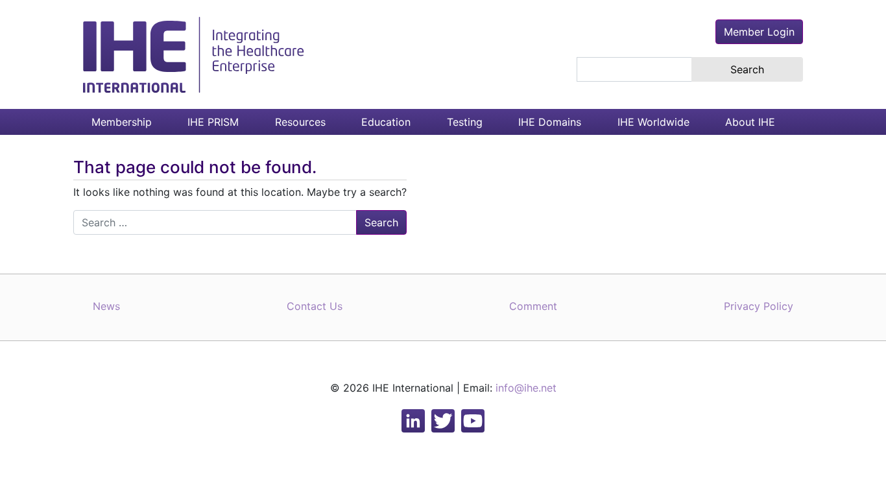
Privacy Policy (758, 306)
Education (386, 121)
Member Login (759, 31)
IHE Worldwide (653, 121)
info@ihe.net (526, 387)
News (106, 306)
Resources (300, 121)
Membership (121, 121)
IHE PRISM (213, 121)
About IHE (750, 121)
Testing (465, 121)
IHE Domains (549, 121)
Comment (533, 306)
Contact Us (314, 306)
